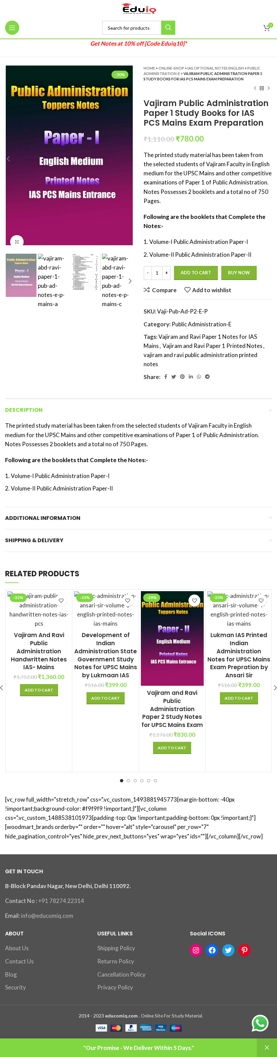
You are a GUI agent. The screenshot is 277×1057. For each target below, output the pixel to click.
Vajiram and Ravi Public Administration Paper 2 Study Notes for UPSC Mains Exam (172, 709)
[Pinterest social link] (182, 376)
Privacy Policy (115, 987)
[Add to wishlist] (61, 600)
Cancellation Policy (121, 974)
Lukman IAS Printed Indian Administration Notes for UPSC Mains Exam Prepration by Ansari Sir (238, 655)
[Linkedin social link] (191, 376)
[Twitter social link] (173, 376)
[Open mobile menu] (12, 27)
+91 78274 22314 (61, 900)
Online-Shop (171, 68)
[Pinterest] (244, 950)
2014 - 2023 (91, 1015)
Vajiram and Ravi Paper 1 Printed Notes (212, 345)
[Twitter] (228, 950)
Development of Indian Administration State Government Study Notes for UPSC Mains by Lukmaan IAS (105, 655)
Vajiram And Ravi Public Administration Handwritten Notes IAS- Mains (39, 651)
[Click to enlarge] (17, 242)
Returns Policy (115, 961)
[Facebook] (212, 950)
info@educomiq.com (47, 915)
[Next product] (268, 88)
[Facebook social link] (165, 376)
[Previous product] (255, 88)
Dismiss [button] (267, 1047)
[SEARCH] (168, 28)
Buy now (239, 272)
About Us (17, 948)
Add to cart (196, 272)
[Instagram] (196, 950)
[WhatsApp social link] (199, 376)
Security (15, 987)
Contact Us (19, 961)
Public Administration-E (201, 324)
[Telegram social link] (207, 376)
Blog (11, 974)
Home (149, 68)
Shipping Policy (116, 948)
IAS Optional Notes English (215, 68)
